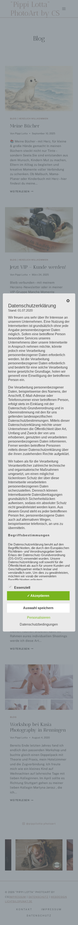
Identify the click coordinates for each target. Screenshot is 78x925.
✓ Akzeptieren (38, 595)
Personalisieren (38, 617)
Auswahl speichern (38, 608)
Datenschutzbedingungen (39, 624)
